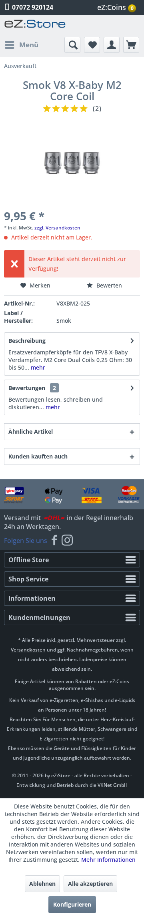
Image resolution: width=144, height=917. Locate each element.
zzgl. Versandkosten (57, 227)
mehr (37, 367)
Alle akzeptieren (90, 883)
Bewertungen (26, 388)
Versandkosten (28, 649)
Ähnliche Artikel (30, 431)
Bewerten (108, 285)
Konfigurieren (72, 904)
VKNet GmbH (113, 785)
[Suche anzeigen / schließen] (72, 45)
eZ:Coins (115, 7)
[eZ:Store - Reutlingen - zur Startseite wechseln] (35, 26)
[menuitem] (117, 7)
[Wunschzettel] (92, 45)
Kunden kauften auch (38, 456)
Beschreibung (27, 340)
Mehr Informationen (108, 859)
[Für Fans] (54, 540)
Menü (28, 44)
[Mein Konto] (112, 45)
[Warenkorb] (131, 45)
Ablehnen (42, 883)
